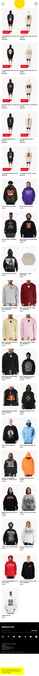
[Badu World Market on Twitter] (14, 636)
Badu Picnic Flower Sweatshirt (25, 274)
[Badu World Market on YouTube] (19, 636)
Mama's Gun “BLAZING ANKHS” (28, 512)
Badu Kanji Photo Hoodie (9, 273)
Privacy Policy (6, 649)
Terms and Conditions (8, 648)
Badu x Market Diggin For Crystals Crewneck (27, 377)
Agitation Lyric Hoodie (26, 206)
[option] (28, 191)
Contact (4, 645)
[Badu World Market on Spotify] (31, 636)
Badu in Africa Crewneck (9, 239)
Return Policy (6, 646)
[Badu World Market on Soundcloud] (25, 636)
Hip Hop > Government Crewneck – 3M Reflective (9, 478)
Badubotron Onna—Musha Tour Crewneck (9, 411)
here (9, 672)
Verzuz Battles (6, 615)
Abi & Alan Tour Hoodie (8, 206)
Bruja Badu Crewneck (8, 445)
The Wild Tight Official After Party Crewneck (28, 581)
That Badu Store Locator (9, 643)
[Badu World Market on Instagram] (3, 636)
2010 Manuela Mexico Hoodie (10, 173)
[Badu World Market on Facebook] (8, 636)
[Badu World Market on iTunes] (36, 636)
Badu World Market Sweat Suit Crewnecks (9, 308)
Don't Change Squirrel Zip (27, 445)
